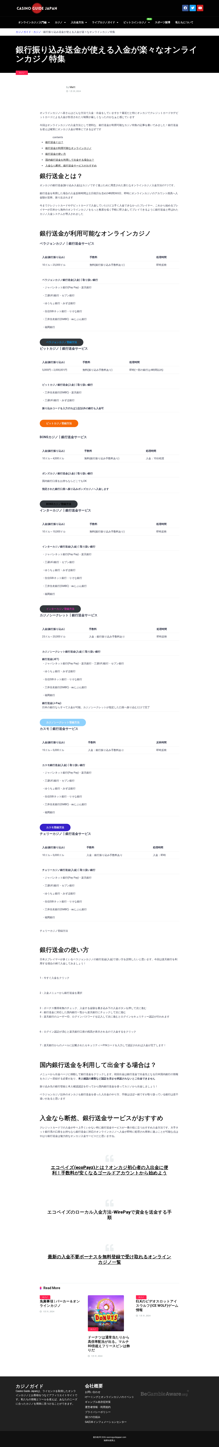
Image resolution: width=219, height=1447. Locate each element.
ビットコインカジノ (135, 22)
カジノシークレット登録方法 (63, 722)
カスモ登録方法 (55, 827)
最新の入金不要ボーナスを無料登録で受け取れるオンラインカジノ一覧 (109, 1259)
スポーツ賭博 (162, 22)
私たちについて (184, 22)
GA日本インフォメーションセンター (106, 1421)
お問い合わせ (92, 1392)
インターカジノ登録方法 (60, 608)
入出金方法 (77, 22)
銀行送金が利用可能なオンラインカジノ (68, 148)
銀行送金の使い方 (55, 153)
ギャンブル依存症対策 (98, 1401)
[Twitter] (193, 8)
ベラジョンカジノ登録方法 (61, 342)
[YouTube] (200, 8)
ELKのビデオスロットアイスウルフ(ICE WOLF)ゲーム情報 (157, 1305)
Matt (72, 87)
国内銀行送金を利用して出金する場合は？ (69, 159)
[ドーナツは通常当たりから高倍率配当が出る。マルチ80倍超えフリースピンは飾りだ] (109, 1313)
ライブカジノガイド (103, 22)
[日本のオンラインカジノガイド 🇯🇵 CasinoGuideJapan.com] (37, 8)
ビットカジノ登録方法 (59, 423)
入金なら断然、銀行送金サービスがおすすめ (71, 165)
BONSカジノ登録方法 (58, 504)
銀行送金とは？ (54, 142)
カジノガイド (23, 31)
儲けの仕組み (92, 1417)
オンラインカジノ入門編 (32, 22)
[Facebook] (185, 8)
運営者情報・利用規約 (98, 1407)
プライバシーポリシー (98, 1412)
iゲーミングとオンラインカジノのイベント (109, 1396)
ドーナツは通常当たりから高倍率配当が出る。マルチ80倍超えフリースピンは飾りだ (109, 1343)
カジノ (59, 22)
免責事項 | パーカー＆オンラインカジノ (60, 1303)
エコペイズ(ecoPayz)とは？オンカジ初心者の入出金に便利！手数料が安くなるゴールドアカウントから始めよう (109, 1170)
